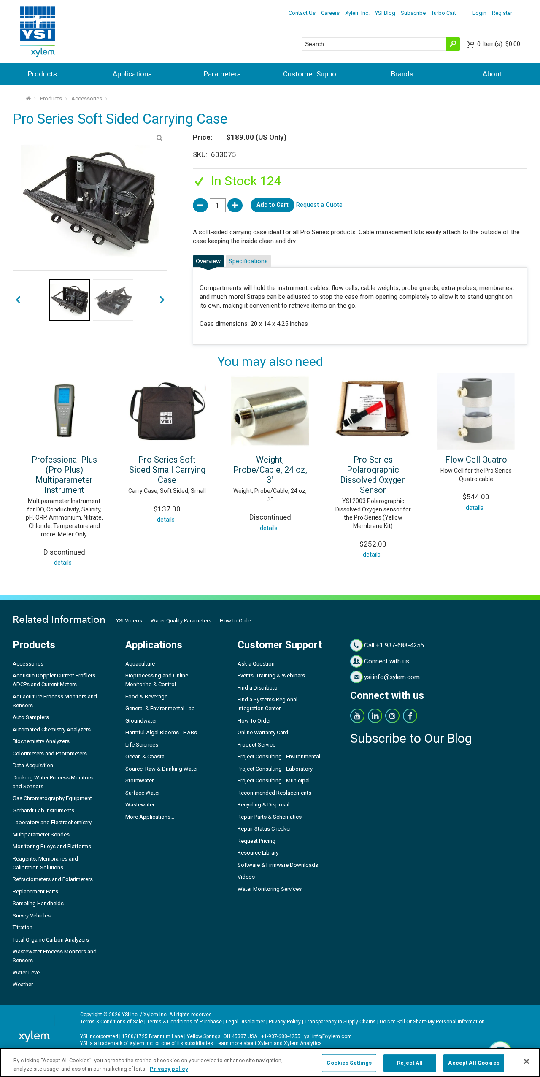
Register (502, 13)
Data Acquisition (33, 765)
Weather (23, 984)
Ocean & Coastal (145, 756)
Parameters (222, 74)
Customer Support (312, 74)
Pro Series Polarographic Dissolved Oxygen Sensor (373, 475)
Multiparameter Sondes (41, 834)
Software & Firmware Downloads (278, 865)
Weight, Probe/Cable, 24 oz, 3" (270, 470)
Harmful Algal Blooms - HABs (161, 732)
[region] (270, 1062)
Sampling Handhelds (38, 903)
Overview (208, 261)
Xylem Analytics (303, 1043)
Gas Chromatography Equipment (52, 798)
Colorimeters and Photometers (50, 753)
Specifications (248, 261)
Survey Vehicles (32, 915)
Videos (246, 877)
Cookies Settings (349, 1063)
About (492, 74)
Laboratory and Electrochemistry (52, 822)
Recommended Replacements (274, 793)
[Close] (526, 1061)
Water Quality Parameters (181, 620)
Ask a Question (256, 663)
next (18, 300)
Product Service (256, 744)
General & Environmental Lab (160, 708)
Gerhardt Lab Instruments (43, 810)
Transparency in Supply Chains (340, 1022)
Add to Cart (272, 204)
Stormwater (139, 780)
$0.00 (498, 44)
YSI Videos (129, 620)
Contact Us (302, 13)
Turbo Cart (443, 13)
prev (162, 300)
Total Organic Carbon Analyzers (51, 939)
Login (479, 13)
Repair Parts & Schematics (270, 817)
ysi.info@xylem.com (392, 677)
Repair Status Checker (264, 828)
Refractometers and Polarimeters (53, 879)
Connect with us (386, 661)
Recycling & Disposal (263, 804)
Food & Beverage (146, 696)
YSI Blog (385, 13)
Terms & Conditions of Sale (111, 1022)
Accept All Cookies (473, 1063)
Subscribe (413, 13)
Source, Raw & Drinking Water (161, 769)
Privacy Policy (285, 1022)
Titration (22, 927)
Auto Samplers (31, 717)
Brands (402, 74)
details (63, 562)
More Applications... (149, 817)
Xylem (265, 1043)
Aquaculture (140, 663)
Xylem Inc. (357, 13)
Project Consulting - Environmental (279, 756)
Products (42, 74)
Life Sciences (141, 744)
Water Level (27, 972)
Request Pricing (256, 841)
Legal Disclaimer (245, 1022)
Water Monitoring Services (270, 889)
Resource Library (258, 853)
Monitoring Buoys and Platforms (52, 846)
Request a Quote (319, 204)
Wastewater (139, 804)
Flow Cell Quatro (476, 460)
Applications (132, 74)
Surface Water (142, 793)
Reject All (410, 1063)
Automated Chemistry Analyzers (52, 729)
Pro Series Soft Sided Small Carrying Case (167, 470)
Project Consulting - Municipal (274, 780)
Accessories (86, 98)
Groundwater (141, 720)
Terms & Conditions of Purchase (184, 1022)
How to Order (236, 620)
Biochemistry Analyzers (41, 741)
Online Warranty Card (263, 732)
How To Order (254, 720)
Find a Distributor (258, 688)
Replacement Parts (35, 891)
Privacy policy (169, 1068)
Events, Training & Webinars (271, 675)
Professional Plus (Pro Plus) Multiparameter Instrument (64, 475)
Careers (330, 13)
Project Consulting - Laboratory (275, 769)
